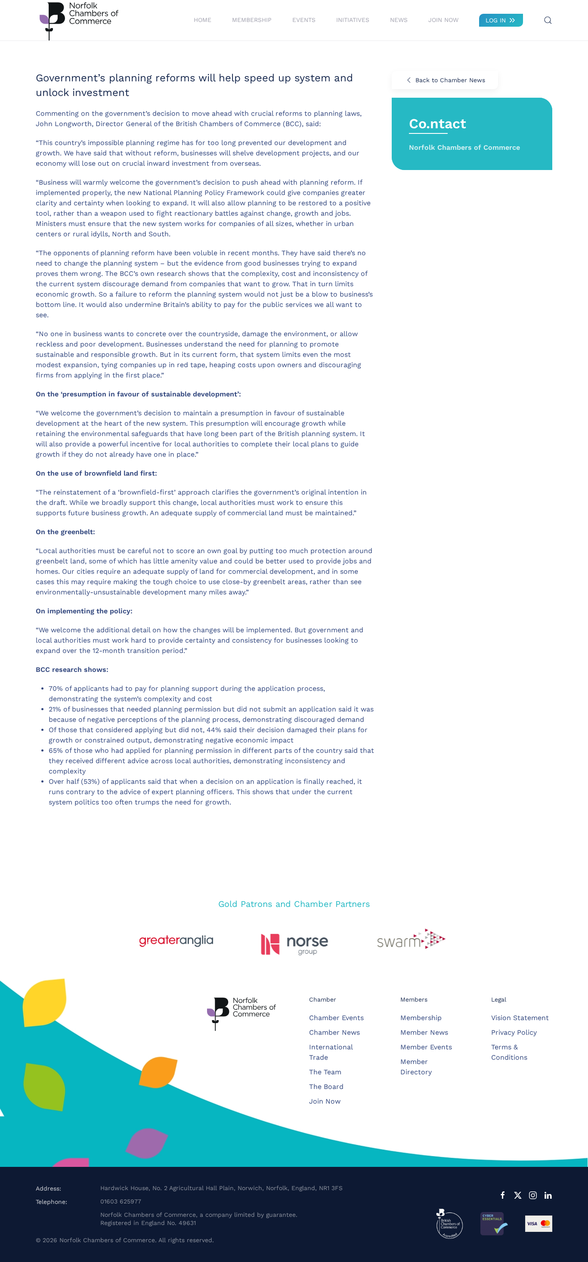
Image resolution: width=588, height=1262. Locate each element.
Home (202, 19)
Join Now (443, 19)
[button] (548, 20)
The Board (326, 1087)
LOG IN (496, 20)
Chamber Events (336, 1018)
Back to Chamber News (450, 80)
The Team (325, 1072)
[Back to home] (79, 20)
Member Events (426, 1047)
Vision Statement (520, 1018)
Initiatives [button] (352, 19)
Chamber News (334, 1032)
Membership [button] (252, 19)
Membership (421, 1018)
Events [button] (304, 19)
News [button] (399, 19)
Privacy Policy (514, 1032)
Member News (424, 1032)
